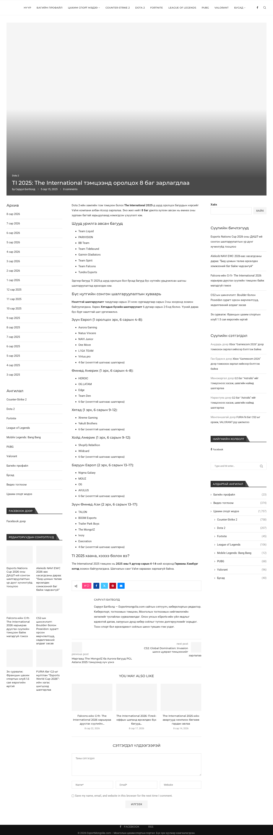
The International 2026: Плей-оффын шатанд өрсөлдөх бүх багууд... (136, 719)
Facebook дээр (16, 521)
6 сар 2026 (13, 233)
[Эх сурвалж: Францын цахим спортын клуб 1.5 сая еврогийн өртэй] (19, 658)
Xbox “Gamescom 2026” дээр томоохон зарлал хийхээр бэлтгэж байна (236, 363)
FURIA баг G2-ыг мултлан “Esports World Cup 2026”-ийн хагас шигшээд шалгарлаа (48, 680)
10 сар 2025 (13, 308)
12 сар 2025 (13, 289)
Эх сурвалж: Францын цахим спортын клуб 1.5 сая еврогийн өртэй (17, 679)
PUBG (205, 7)
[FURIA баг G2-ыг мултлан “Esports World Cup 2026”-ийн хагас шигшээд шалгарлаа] (49, 658)
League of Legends (182, 7)
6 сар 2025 (13, 346)
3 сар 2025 (13, 374)
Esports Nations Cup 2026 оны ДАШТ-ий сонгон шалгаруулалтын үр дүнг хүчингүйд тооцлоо (236, 241)
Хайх (214, 204)
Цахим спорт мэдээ (83, 7)
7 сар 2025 (13, 337)
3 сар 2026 (13, 261)
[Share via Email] (121, 586)
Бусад (238, 7)
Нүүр (27, 7)
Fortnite (156, 7)
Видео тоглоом (239, 503)
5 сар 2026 (13, 242)
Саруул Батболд (25, 189)
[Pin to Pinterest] (112, 586)
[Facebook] (257, 7)
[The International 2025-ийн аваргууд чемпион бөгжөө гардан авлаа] (181, 697)
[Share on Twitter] (104, 586)
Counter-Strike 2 (117, 7)
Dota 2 (140, 7)
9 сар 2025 (13, 318)
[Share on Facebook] (96, 586)
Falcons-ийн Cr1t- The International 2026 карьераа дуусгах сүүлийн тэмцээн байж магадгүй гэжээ (237, 280)
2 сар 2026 (13, 270)
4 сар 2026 (13, 252)
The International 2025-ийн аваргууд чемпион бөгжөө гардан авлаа (181, 719)
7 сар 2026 (13, 223)
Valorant (221, 7)
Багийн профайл (49, 7)
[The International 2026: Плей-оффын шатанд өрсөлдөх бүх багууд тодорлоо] (136, 697)
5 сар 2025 (13, 355)
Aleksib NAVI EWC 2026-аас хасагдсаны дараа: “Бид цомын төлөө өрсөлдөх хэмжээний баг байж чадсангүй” (236, 261)
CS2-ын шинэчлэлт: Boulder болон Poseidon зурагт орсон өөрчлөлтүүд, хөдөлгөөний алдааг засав (235, 300)
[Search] (264, 7)
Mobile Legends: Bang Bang (241, 553)
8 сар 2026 (13, 214)
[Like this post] (88, 586)
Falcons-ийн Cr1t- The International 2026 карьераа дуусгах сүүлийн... (92, 719)
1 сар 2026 (13, 280)
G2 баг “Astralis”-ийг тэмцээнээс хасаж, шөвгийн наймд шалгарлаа (235, 383)
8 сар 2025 (13, 327)
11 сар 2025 (13, 299)
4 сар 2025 (13, 365)
